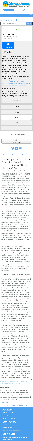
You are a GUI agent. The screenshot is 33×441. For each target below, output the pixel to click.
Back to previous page (17, 134)
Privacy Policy (15, 405)
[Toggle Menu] (30, 15)
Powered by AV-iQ (23, 405)
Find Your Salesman (8, 10)
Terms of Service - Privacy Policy (12, 431)
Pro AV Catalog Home (7, 20)
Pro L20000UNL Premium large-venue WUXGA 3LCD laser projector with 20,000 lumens (16, 84)
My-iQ (19, 20)
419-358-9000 (27, 10)
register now (4, 402)
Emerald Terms (7, 405)
